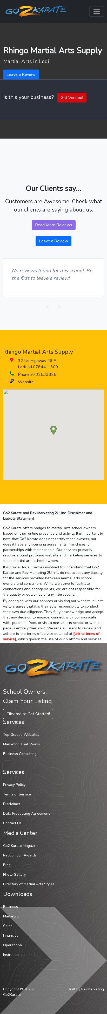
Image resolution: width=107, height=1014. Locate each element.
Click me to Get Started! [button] (28, 714)
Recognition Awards (20, 855)
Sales (7, 925)
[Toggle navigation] (96, 11)
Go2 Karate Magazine (20, 845)
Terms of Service (17, 794)
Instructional (13, 954)
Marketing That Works (21, 744)
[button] (53, 430)
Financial (10, 935)
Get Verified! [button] (72, 97)
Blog (7, 864)
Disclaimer (11, 803)
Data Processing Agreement (26, 813)
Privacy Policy (14, 784)
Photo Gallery (14, 874)
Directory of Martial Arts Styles (29, 884)
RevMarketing (92, 989)
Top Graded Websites (21, 734)
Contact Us (12, 823)
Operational (13, 945)
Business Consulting (20, 753)
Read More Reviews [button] (53, 225)
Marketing (11, 916)
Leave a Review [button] (21, 74)
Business (10, 906)
